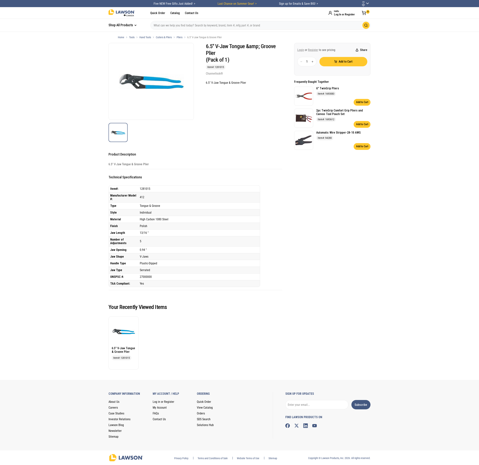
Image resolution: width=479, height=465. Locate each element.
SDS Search (203, 419)
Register (313, 50)
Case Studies (116, 413)
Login (300, 50)
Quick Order (157, 13)
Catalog (175, 13)
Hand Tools (145, 37)
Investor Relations (119, 419)
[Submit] (366, 25)
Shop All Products (121, 25)
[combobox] (260, 25)
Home (121, 37)
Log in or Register (163, 402)
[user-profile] (363, 4)
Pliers (179, 37)
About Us (114, 402)
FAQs (156, 413)
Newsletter (115, 431)
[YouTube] (314, 425)
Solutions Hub (205, 425)
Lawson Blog (116, 425)
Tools (132, 37)
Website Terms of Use (248, 458)
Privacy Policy (181, 458)
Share (363, 50)
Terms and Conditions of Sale (213, 458)
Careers (113, 407)
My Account (160, 407)
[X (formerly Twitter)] (296, 425)
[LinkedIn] (305, 425)
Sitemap (113, 436)
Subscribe (361, 405)
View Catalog (205, 407)
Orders (201, 413)
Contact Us (191, 13)
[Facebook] (287, 425)
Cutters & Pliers (164, 37)
